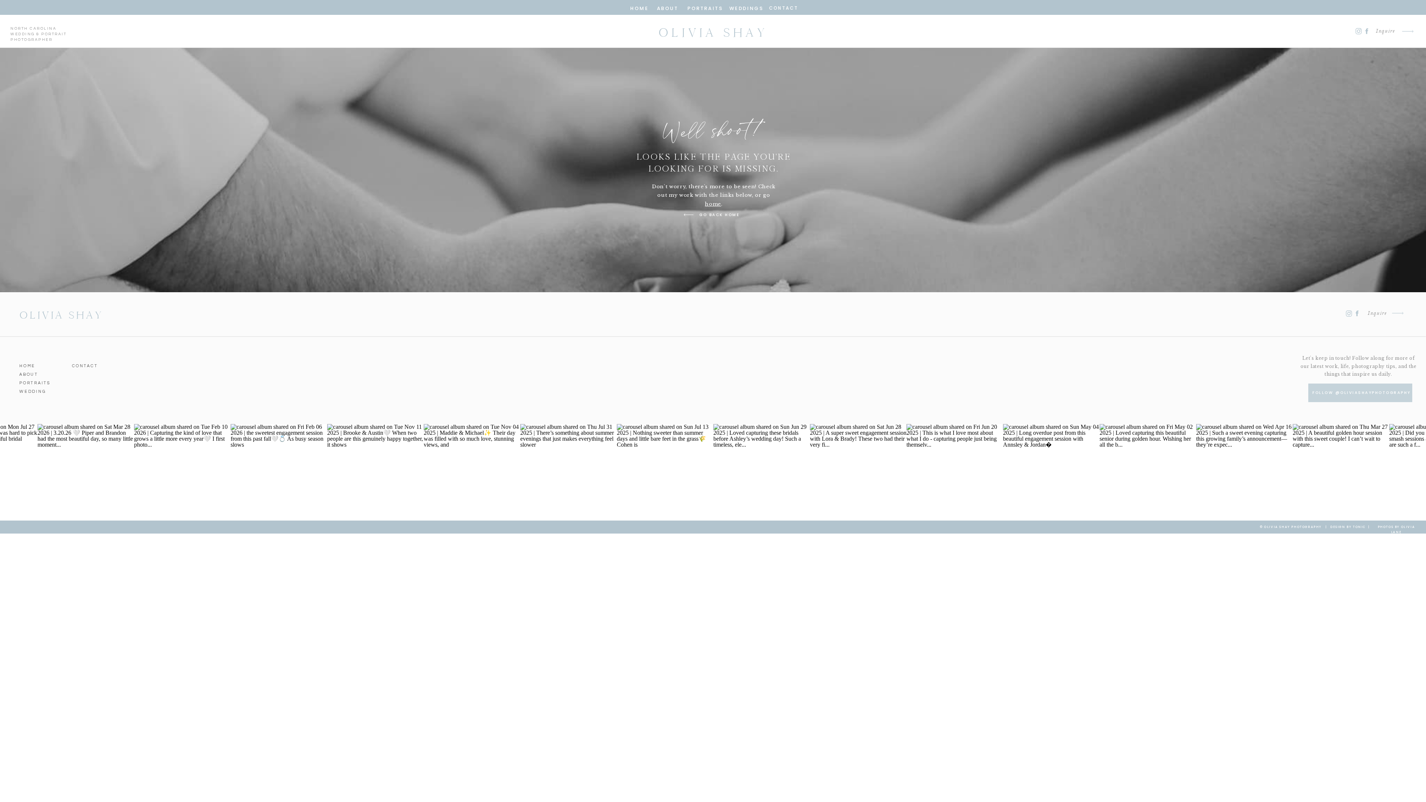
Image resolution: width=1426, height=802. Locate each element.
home (713, 204)
